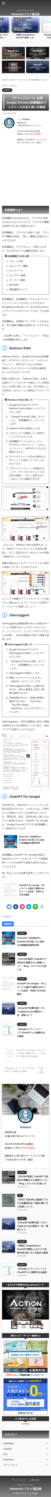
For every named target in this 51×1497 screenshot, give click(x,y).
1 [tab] (14, 43)
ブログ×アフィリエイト (25, 1485)
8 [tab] (32, 43)
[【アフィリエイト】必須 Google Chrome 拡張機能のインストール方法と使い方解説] (28, 906)
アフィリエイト (10, 1465)
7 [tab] (30, 43)
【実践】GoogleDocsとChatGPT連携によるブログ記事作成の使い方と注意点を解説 (32, 1249)
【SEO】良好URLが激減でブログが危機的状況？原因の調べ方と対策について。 (32, 1203)
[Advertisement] (25, 177)
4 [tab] (22, 43)
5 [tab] (25, 43)
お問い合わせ (35, 1480)
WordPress (8, 1459)
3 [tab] (19, 43)
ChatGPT (8, 916)
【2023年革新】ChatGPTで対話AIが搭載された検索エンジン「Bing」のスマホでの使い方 (32, 1180)
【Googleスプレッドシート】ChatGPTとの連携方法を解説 (31, 1032)
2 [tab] (17, 43)
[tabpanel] (25, 28)
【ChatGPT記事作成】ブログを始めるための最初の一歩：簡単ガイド (31, 1011)
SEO (5, 1454)
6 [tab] (27, 43)
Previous (2, 29)
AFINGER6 (8, 1443)
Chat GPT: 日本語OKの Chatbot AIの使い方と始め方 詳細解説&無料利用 (30, 941)
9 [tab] (35, 43)
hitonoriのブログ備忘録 (25, 14)
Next (48, 29)
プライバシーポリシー (19, 1480)
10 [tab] (38, 43)
